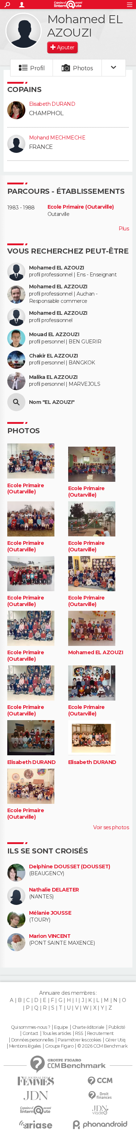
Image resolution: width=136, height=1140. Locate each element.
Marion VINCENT (49, 936)
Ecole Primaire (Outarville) (81, 207)
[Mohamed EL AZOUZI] (23, 31)
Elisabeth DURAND (52, 104)
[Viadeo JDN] (100, 1110)
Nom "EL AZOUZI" (52, 402)
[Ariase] (36, 1124)
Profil (37, 68)
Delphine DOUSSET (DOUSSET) (69, 867)
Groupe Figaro (59, 1046)
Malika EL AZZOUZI (53, 377)
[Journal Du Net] (36, 1095)
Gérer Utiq (115, 1040)
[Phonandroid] (100, 1124)
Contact (30, 1033)
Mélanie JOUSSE (50, 913)
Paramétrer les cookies (79, 1040)
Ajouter (65, 47)
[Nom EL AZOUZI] (16, 402)
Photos (83, 68)
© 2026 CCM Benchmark (102, 1046)
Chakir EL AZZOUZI (53, 356)
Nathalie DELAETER (54, 890)
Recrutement (100, 1033)
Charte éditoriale (88, 1027)
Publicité (116, 1027)
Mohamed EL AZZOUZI (58, 287)
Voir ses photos (111, 827)
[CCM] (100, 1081)
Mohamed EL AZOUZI (56, 268)
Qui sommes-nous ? (30, 1027)
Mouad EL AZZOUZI (54, 334)
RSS (79, 1033)
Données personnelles (32, 1040)
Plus (124, 228)
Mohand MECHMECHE (57, 137)
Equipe (61, 1027)
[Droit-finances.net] (100, 1095)
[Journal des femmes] (36, 1081)
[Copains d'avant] (36, 1110)
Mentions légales (25, 1046)
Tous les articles (56, 1033)
